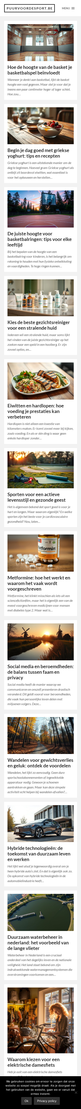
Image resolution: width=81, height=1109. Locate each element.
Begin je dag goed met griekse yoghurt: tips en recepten (38, 153)
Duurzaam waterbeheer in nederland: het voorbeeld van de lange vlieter (38, 942)
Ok (26, 1101)
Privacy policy (46, 1101)
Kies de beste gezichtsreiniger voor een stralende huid (38, 325)
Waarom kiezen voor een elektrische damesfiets (33, 1062)
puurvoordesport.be (30, 8)
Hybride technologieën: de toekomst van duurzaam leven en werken (38, 853)
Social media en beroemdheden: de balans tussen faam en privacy (40, 672)
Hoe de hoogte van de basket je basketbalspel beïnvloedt (39, 70)
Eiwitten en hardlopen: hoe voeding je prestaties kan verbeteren (35, 411)
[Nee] (76, 1092)
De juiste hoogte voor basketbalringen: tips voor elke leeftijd (39, 239)
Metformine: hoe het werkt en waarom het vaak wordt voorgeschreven (38, 583)
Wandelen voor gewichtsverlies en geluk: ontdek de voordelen (40, 762)
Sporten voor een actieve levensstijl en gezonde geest (36, 497)
